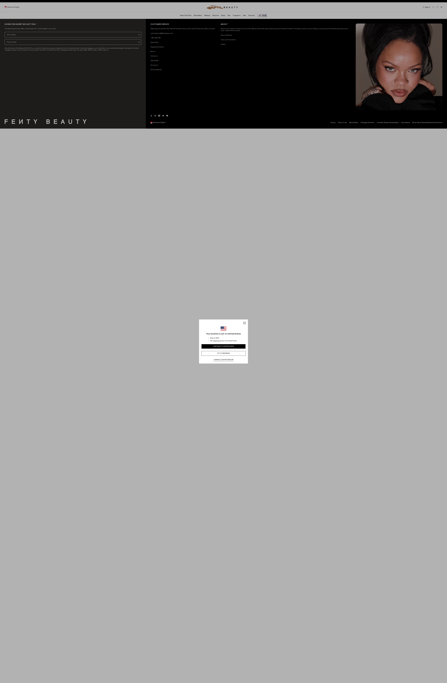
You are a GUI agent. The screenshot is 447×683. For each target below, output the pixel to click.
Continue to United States (223, 346)
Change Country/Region (223, 359)
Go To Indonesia (223, 353)
